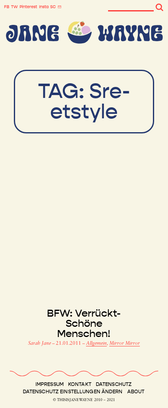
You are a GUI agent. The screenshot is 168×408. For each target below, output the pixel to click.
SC (53, 6)
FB (6, 6)
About (136, 392)
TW (14, 6)
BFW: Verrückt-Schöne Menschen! (84, 323)
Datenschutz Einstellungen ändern (73, 392)
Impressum (49, 384)
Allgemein (96, 343)
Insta (44, 6)
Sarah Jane (40, 343)
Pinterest (28, 6)
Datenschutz (114, 384)
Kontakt (79, 384)
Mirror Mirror (124, 343)
